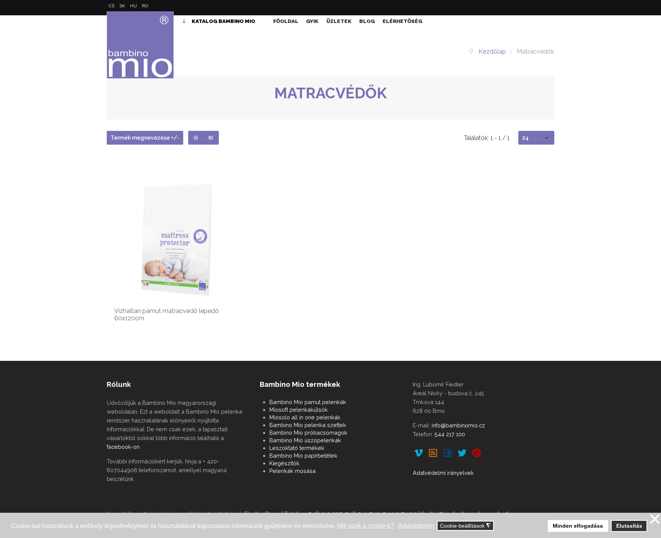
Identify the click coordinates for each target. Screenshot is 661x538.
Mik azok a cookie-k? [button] (365, 525)
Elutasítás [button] (629, 526)
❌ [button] (655, 519)
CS (112, 5)
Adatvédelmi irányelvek (443, 473)
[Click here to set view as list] (211, 138)
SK (122, 5)
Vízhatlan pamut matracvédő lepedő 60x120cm (166, 314)
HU (134, 5)
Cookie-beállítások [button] (465, 526)
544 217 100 (450, 434)
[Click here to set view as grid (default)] (196, 138)
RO (145, 5)
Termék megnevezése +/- (145, 138)
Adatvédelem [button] (416, 525)
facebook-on (123, 446)
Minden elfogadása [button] (578, 526)
